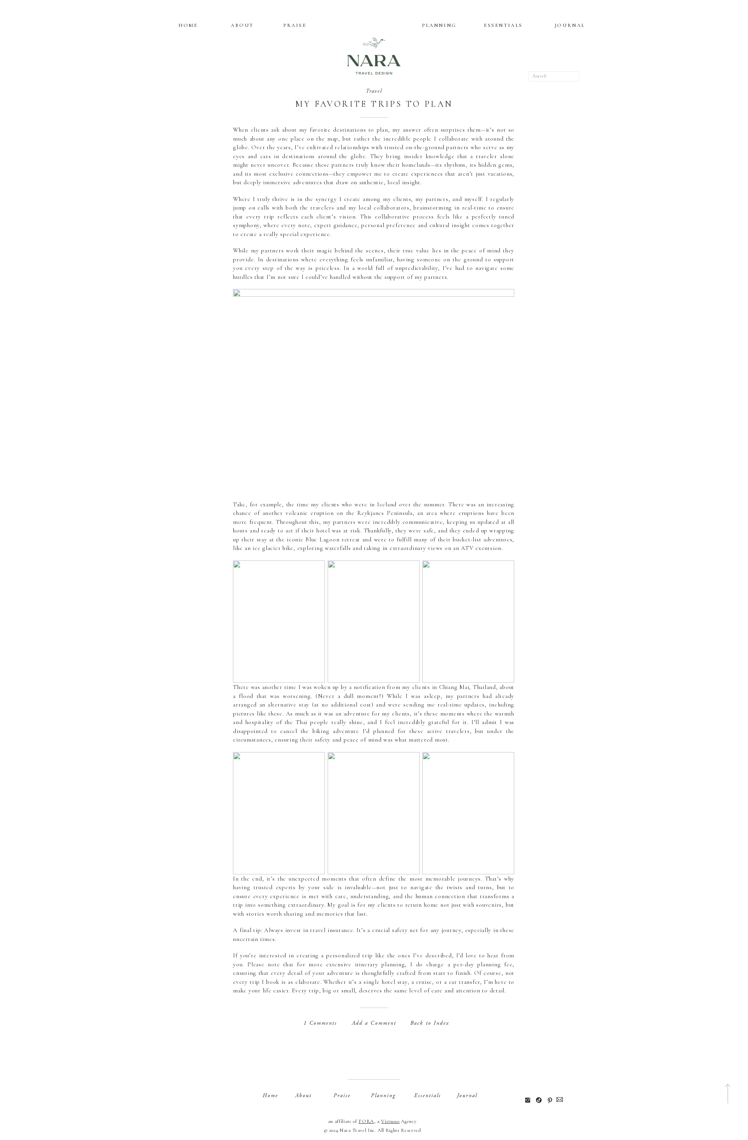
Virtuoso (390, 1121)
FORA (366, 1121)
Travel (374, 91)
